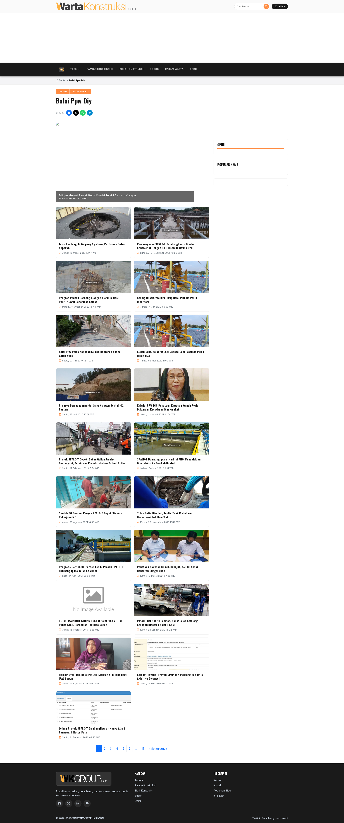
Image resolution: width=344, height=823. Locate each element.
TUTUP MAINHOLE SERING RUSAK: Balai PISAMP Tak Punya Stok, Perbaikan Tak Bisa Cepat (91, 623)
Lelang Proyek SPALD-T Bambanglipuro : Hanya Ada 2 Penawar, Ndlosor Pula (92, 730)
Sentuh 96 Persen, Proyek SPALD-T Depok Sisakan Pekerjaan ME (90, 515)
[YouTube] (87, 803)
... (136, 748)
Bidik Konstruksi (132, 69)
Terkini (75, 69)
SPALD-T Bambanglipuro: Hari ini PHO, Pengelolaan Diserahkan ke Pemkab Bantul (168, 461)
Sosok (154, 69)
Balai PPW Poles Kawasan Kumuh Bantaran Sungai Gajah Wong (90, 353)
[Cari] (266, 6)
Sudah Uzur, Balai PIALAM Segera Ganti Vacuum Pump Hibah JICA (170, 353)
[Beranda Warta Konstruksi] (104, 6)
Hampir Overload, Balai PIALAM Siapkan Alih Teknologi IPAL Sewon (93, 676)
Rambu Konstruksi (100, 69)
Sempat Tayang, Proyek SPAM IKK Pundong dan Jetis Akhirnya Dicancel (170, 676)
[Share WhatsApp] (83, 113)
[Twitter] (68, 803)
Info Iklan (219, 795)
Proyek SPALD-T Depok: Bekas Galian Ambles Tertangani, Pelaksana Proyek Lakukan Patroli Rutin (92, 461)
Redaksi (218, 780)
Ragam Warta (174, 69)
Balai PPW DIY (81, 91)
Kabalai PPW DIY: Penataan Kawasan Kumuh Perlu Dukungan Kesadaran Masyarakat (168, 407)
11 (143, 748)
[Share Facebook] (69, 113)
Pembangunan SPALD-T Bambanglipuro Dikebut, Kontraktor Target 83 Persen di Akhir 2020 (167, 246)
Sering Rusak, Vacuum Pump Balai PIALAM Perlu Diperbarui (167, 300)
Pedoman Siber (223, 790)
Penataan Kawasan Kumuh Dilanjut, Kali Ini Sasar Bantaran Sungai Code (167, 569)
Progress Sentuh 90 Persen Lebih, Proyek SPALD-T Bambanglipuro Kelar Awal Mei (91, 569)
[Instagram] (78, 803)
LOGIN (281, 6)
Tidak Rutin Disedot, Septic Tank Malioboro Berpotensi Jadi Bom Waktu (164, 515)
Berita (61, 80)
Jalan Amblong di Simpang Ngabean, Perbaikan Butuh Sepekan (92, 246)
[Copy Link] (90, 113)
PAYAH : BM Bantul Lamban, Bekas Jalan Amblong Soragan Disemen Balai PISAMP (167, 623)
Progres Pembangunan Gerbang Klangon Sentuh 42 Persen (91, 407)
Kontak (218, 785)
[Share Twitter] (76, 113)
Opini (193, 69)
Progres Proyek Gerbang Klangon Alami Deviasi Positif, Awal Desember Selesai (88, 300)
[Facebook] (59, 803)
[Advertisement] (163, 38)
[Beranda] (61, 70)
